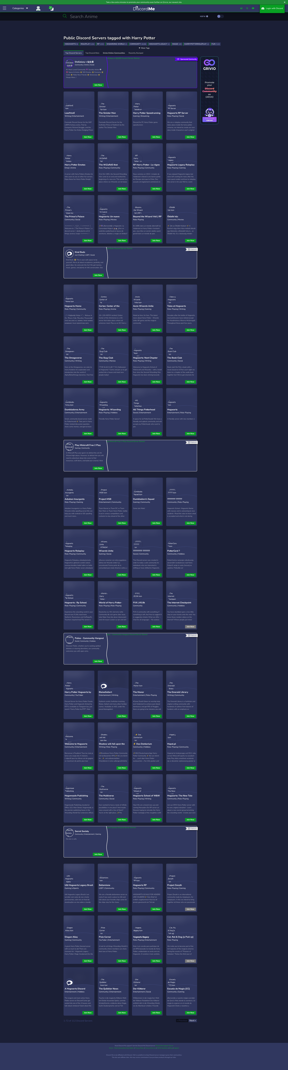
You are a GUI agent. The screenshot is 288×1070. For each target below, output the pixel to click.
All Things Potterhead (144, 409)
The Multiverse (106, 795)
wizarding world (117, 44)
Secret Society (82, 831)
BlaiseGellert (105, 692)
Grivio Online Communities (114, 53)
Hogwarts (172, 409)
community (138, 44)
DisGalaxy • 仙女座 (84, 61)
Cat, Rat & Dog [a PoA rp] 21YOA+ (180, 938)
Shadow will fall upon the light (112, 745)
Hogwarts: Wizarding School (110, 411)
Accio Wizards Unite (143, 306)
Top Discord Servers (73, 53)
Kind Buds (80, 252)
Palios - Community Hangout (89, 638)
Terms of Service (150, 1048)
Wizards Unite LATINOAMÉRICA (108, 552)
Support (176, 1048)
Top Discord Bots (92, 53)
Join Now (98, 85)
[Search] (65, 16)
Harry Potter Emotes (75, 164)
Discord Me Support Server (164, 1046)
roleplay (87, 44)
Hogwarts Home (73, 306)
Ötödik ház (172, 216)
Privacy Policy (139, 1048)
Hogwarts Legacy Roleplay (181, 164)
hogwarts (71, 44)
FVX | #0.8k (139, 602)
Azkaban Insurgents (74, 499)
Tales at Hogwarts (176, 306)
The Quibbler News (108, 988)
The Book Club (174, 357)
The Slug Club (106, 357)
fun (216, 44)
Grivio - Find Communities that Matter (121, 1048)
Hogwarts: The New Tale (179, 795)
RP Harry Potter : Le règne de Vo (146, 166)
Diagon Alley (71, 936)
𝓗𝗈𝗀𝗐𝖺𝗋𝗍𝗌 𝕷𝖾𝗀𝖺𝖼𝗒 (141, 936)
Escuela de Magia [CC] (178, 988)
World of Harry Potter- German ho (110, 604)
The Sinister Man (107, 113)
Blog (171, 1048)
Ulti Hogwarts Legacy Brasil (79, 885)
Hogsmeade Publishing (76, 795)
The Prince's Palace (74, 216)
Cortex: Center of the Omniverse (109, 308)
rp (100, 44)
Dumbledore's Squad (143, 499)
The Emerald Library (177, 692)
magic (176, 44)
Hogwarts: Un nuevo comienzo (109, 218)
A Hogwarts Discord (75, 988)
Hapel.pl (171, 743)
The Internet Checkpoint (179, 602)
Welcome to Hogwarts (76, 743)
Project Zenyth (174, 885)
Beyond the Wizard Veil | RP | (147, 218)
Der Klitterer (139, 988)
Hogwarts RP (140, 885)
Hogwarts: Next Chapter (145, 357)
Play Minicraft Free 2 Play (88, 445)
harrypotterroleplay (196, 44)
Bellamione (104, 885)
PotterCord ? (173, 550)
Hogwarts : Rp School (76, 602)
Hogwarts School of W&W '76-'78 (146, 797)
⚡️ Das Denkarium (142, 743)
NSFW (203, 16)
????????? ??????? (141, 550)
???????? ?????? (174, 499)
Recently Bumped (136, 53)
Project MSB (105, 499)
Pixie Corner (105, 936)
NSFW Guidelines (162, 1048)
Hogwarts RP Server (177, 113)
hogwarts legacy (159, 44)
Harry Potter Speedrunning (146, 113)
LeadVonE (70, 113)
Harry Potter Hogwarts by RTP (78, 694)
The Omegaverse (73, 357)
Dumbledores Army (74, 409)
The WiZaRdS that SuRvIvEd (108, 166)
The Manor (138, 692)
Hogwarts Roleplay (74, 550)
